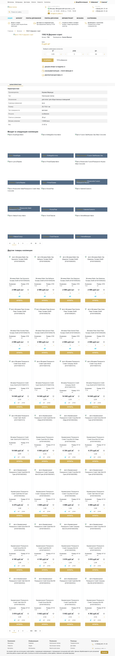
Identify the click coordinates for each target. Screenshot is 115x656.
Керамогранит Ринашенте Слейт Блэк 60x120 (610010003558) (19, 548)
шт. (96, 51)
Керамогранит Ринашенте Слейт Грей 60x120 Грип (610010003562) (19, 494)
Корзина (104, 2)
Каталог (19, 18)
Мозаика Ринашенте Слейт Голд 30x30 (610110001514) (95, 384)
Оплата (33, 2)
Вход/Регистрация (82, 2)
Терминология (74, 643)
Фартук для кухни (55, 648)
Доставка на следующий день (45, 22)
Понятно (104, 652)
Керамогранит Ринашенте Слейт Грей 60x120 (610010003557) (45, 548)
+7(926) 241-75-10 (101, 8)
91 (31, 243)
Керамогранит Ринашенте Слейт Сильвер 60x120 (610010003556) (70, 548)
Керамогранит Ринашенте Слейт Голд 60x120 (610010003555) (95, 548)
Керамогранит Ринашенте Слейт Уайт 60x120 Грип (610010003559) (95, 494)
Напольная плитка (55, 643)
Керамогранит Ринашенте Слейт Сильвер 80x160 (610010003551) (95, 602)
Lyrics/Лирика (20, 182)
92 (35, 243)
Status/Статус (18, 236)
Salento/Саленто (89, 209)
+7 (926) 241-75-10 (101, 644)
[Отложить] (28, 290)
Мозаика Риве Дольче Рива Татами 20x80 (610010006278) (45, 332)
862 (31, 631)
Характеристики (15, 84)
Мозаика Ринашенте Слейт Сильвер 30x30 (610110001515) (70, 385)
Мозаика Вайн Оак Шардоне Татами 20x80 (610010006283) (70, 279)
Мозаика (80, 18)
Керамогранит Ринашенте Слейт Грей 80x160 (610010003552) (70, 602)
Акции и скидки (15, 22)
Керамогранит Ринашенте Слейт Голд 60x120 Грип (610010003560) (70, 494)
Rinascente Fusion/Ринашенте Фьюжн (88, 181)
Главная (10, 31)
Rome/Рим (53, 209)
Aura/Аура (17, 155)
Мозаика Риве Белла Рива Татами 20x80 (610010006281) (70, 332)
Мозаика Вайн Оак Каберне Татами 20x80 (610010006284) (45, 279)
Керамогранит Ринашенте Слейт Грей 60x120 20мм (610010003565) (45, 439)
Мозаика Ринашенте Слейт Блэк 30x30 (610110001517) (19, 384)
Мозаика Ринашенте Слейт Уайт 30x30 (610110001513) (19, 438)
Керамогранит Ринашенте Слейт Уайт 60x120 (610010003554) (19, 602)
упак (74, 51)
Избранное (94, 2)
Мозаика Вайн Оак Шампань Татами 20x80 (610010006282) (95, 279)
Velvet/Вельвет (86, 236)
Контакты (47, 2)
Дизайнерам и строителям (95, 22)
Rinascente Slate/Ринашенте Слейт (20, 208)
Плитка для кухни (51, 18)
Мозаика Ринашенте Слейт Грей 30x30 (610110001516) (45, 384)
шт (19, 296)
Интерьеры (19, 2)
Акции (10, 18)
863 (36, 631)
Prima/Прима (51, 182)
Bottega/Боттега (52, 155)
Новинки (31, 643)
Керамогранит (67, 18)
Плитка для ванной (33, 18)
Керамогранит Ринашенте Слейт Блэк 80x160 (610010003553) (45, 602)
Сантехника (91, 18)
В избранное (62, 60)
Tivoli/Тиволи (54, 236)
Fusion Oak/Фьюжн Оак (95, 155)
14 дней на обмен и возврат (70, 22)
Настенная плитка (55, 645)
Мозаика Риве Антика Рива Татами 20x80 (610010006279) (20, 332)
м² (53, 51)
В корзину (47, 60)
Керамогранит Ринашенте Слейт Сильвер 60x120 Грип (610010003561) (44, 494)
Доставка (27, 2)
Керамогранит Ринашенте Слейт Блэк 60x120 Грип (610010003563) (95, 439)
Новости (40, 2)
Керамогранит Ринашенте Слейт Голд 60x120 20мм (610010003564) (70, 439)
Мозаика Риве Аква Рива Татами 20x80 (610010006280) (95, 332)
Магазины (11, 2)
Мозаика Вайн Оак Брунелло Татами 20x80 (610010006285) (20, 279)
